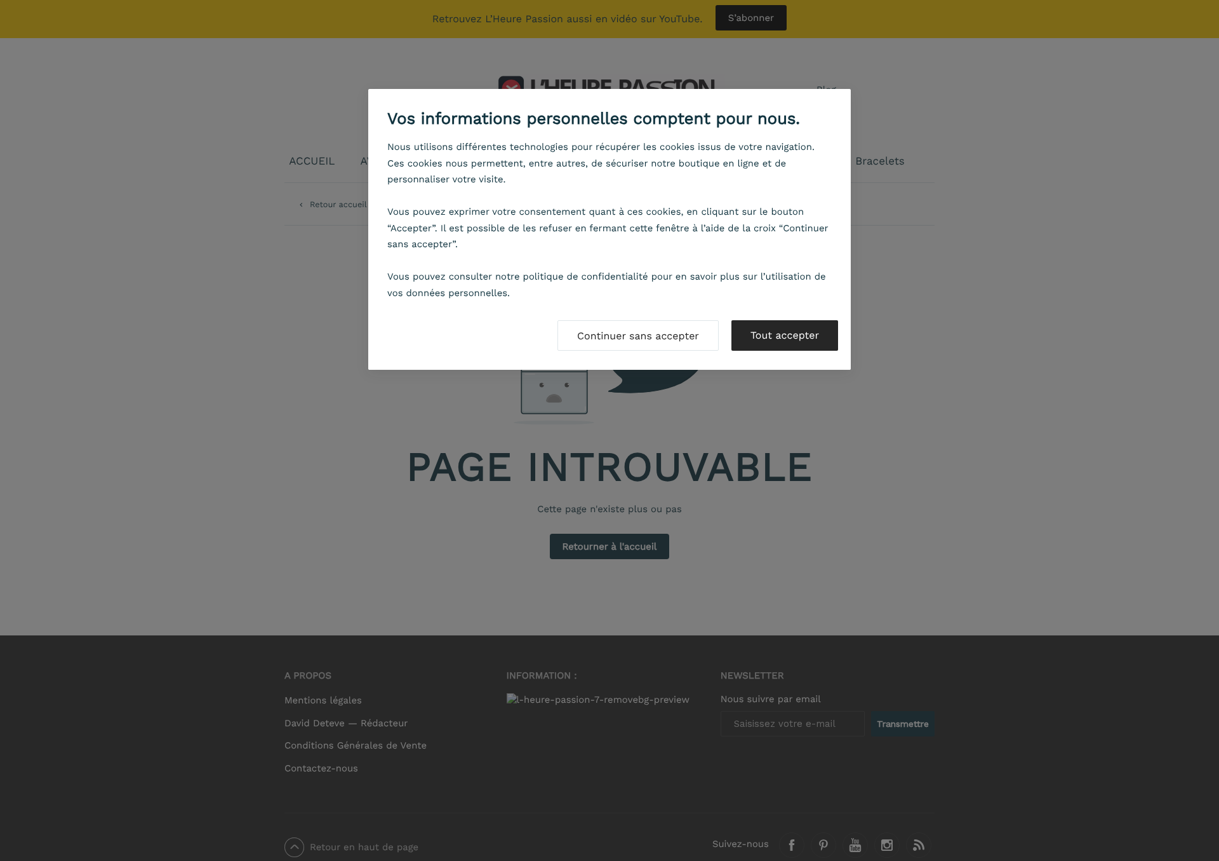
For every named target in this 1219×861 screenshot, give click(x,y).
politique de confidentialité (585, 276)
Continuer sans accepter (638, 336)
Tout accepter (784, 335)
